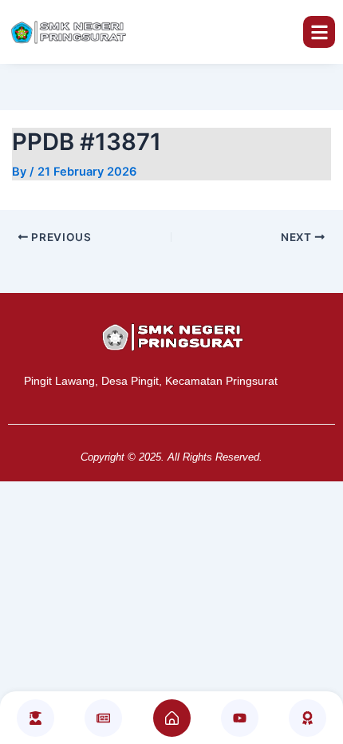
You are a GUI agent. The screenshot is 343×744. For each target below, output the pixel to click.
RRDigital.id (161, 301)
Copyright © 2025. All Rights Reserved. (171, 457)
